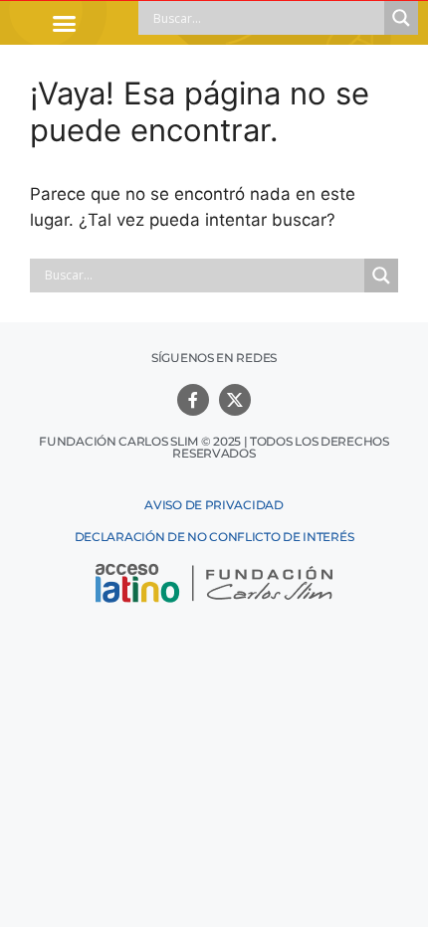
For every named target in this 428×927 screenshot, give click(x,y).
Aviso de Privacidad (213, 504)
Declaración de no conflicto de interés (214, 536)
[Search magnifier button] (401, 18)
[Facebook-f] (193, 400)
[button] (65, 23)
